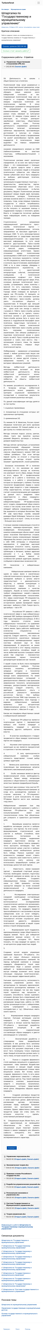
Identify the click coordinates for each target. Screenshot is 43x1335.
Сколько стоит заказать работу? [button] (16, 51)
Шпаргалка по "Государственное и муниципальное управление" (15, 1241)
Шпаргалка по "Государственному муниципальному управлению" (16, 1247)
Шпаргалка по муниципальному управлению (19, 1305)
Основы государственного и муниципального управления (20, 1314)
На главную (5, 9)
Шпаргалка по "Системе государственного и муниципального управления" (20, 1290)
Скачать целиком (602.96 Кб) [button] (14, 46)
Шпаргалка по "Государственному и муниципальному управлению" (17, 1258)
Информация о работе (17, 1227)
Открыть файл (20, 1159)
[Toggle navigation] (38, 3)
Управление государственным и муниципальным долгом (21, 1309)
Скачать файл (20, 67)
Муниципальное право (18, 9)
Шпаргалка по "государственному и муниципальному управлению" (17, 1252)
